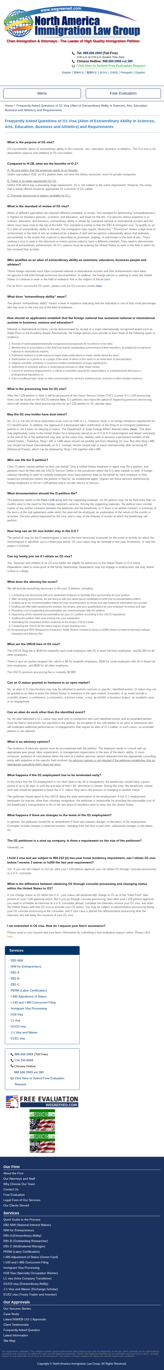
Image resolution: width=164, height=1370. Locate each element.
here (99, 286)
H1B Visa (17, 1014)
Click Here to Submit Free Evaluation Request (111, 66)
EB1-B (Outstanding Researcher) (25, 1241)
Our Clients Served (16, 1205)
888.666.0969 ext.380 (117, 61)
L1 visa (15, 1020)
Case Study (11, 1314)
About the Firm (13, 1173)
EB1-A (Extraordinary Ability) (22, 1235)
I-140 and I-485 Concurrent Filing (33, 1002)
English (66, 72)
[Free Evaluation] (42, 1101)
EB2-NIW (17, 960)
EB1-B (15, 978)
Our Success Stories (17, 1308)
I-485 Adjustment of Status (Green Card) (30, 1257)
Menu (42, 93)
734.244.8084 (24, 1060)
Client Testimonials (16, 1324)
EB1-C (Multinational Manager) (24, 1246)
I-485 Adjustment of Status (28, 996)
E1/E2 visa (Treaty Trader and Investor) (30, 1294)
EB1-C (15, 984)
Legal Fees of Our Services (21, 1200)
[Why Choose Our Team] (42, 1120)
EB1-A (15, 972)
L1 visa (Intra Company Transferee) (27, 1278)
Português (127, 72)
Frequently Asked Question (21, 1330)
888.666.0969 (92, 53)
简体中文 (79, 72)
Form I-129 (47, 500)
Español (140, 72)
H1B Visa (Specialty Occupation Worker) (30, 1273)
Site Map (9, 1340)
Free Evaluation (123, 93)
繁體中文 (92, 72)
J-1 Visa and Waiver (24, 1032)
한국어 (103, 72)
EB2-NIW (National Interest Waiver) (27, 1225)
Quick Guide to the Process (21, 1219)
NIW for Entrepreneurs (26, 966)
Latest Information (15, 1335)
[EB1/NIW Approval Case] (42, 1142)
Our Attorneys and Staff (19, 1178)
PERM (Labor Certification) (29, 990)
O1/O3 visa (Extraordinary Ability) (25, 1283)
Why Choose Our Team (19, 1184)
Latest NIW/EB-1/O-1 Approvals (24, 1319)
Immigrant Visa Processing (29, 1008)
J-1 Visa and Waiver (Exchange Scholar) (30, 1289)
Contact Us (10, 1189)
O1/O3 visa (18, 1026)
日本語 (114, 72)
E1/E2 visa (18, 1038)
